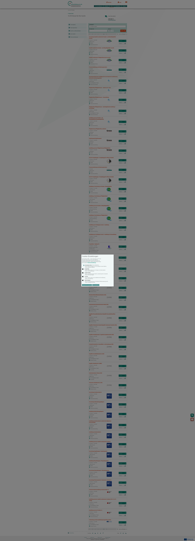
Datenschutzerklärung (92, 262)
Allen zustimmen (96, 285)
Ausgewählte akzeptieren (86, 285)
